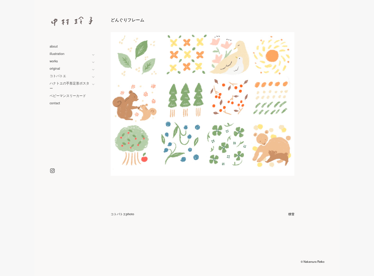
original (55, 68)
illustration (57, 53)
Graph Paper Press (288, 261)
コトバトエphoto (122, 214)
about (54, 46)
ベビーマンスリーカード (68, 95)
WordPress (244, 261)
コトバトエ (58, 75)
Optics (267, 261)
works (54, 61)
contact (55, 102)
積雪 (291, 214)
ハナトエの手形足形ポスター (69, 85)
